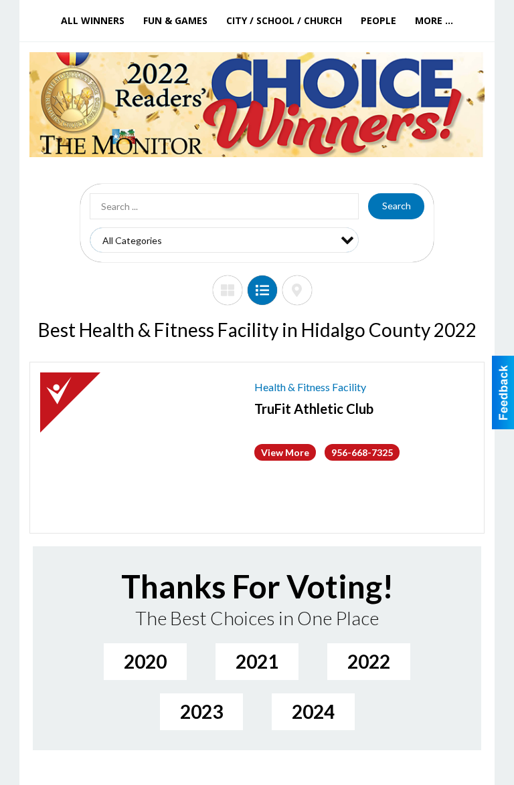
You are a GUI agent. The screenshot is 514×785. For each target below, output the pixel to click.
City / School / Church (284, 20)
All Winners (92, 20)
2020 (145, 661)
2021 (257, 661)
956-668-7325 (362, 452)
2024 (313, 711)
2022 (368, 661)
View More (285, 452)
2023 (201, 711)
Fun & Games (175, 20)
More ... (434, 20)
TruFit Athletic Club (313, 409)
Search (396, 205)
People (378, 20)
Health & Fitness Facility (310, 386)
